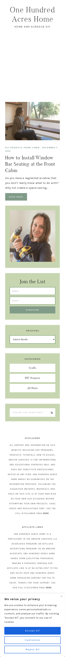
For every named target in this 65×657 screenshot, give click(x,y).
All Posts (32, 388)
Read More (16, 197)
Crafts (32, 367)
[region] (32, 625)
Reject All (33, 649)
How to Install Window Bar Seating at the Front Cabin (30, 164)
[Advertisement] (32, 67)
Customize (32, 640)
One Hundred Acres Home (32, 14)
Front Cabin (32, 147)
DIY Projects (13, 147)
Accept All (32, 630)
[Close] (61, 596)
